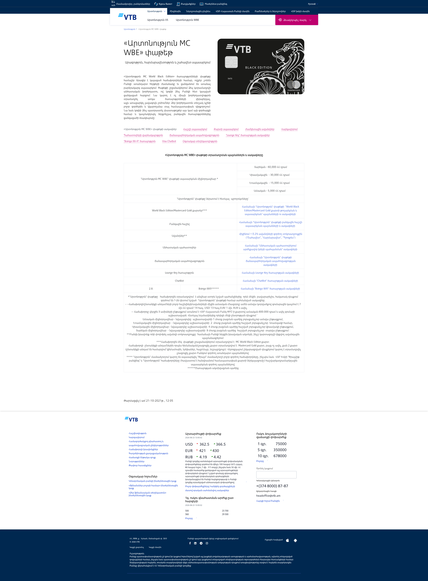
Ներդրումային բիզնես (198, 11)
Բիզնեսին (175, 11)
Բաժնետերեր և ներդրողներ (270, 11)
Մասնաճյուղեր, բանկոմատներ (133, 4)
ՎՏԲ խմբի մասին (300, 11)
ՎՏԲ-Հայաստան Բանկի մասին (232, 11)
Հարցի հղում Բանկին (268, 501)
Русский (311, 4)
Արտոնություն (129, 29)
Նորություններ (136, 461)
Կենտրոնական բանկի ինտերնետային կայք (152, 481)
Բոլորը (189, 518)
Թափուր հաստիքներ (140, 465)
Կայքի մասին (155, 547)
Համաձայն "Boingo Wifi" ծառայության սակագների (271, 288)
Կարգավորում (136, 437)
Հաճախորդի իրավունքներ (143, 449)
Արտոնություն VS (157, 19)
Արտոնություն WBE (187, 19)
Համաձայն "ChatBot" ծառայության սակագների (271, 280)
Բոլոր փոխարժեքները (197, 486)
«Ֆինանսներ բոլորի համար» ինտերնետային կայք (153, 487)
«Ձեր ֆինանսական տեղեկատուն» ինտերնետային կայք (147, 494)
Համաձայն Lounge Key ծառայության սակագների (271, 272)
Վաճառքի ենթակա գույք (142, 457)
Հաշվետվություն (137, 433)
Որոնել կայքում (264, 468)
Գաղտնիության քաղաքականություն (148, 453)
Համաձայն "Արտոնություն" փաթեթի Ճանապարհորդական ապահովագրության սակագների (271, 261)
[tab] (150, 129)
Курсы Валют (165, 4)
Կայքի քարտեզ (137, 547)
